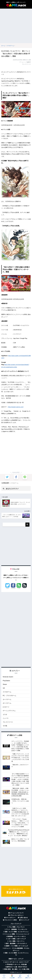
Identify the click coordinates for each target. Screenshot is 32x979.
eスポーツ (6, 707)
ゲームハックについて (17, 913)
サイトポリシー (10, 917)
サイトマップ (25, 920)
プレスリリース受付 (11, 920)
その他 (5, 725)
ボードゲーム (7, 703)
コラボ (5, 714)
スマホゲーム (14, 483)
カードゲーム (7, 699)
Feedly (18, 588)
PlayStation (6, 680)
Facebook (13, 588)
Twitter (7, 588)
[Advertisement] (16, 26)
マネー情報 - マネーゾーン (17, 941)
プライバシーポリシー (17, 915)
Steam (5, 684)
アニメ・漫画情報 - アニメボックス (16, 929)
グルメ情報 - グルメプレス (17, 927)
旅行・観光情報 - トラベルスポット (16, 943)
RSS (25, 588)
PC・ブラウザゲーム (9, 695)
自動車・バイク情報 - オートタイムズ (16, 946)
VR (4, 688)
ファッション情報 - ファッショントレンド (16, 934)
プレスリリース (8, 722)
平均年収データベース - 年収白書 (17, 964)
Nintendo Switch (8, 677)
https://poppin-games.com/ (15, 407)
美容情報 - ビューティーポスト (16, 936)
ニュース (5, 718)
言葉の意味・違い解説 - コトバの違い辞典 (16, 969)
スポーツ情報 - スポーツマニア (16, 938)
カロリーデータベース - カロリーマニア (17, 962)
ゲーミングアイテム (9, 710)
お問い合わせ (24, 917)
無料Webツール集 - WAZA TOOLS (16, 967)
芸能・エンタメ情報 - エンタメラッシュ (17, 931)
